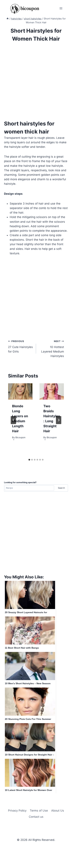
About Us (57, 810)
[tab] (29, 460)
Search (61, 488)
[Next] (58, 420)
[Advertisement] (36, 84)
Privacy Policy (17, 810)
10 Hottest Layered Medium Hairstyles (52, 349)
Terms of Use (39, 810)
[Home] (7, 18)
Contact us (36, 816)
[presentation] (20, 391)
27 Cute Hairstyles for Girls (20, 346)
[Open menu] (61, 8)
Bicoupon (20, 437)
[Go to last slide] (13, 420)
